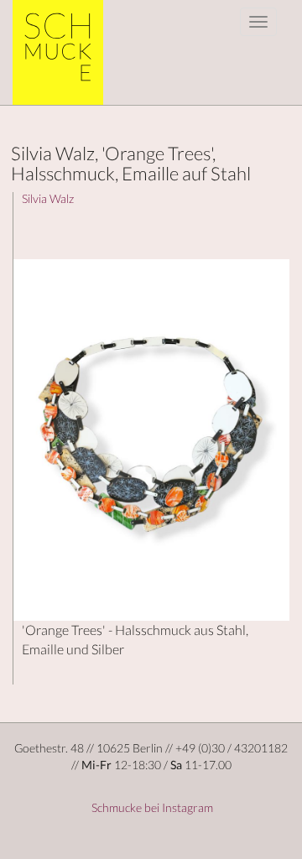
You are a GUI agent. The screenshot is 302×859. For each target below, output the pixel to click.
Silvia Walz (48, 198)
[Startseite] (64, 52)
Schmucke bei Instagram (151, 807)
